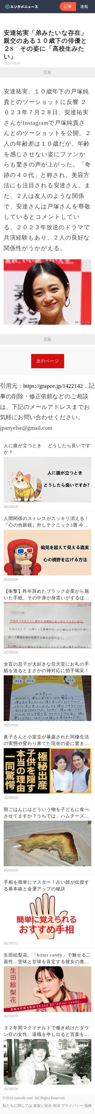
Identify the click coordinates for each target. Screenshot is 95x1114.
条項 (56, 1106)
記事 (68, 6)
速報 (84, 6)
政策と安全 (42, 1106)
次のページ (47, 361)
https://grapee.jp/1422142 (53, 386)
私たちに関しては (17, 1106)
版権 (88, 1106)
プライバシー (72, 1106)
